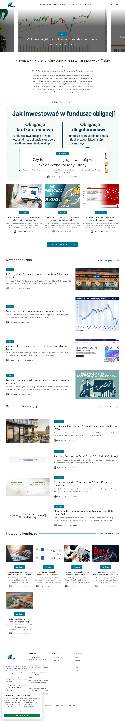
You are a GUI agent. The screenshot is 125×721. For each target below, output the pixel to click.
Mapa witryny (71, 705)
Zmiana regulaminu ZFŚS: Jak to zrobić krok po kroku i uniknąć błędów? (38, 660)
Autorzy (55, 653)
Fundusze (63, 4)
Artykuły (32, 653)
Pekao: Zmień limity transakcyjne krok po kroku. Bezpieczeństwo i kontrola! (38, 667)
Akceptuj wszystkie (22, 715)
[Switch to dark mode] (117, 4)
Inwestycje (71, 4)
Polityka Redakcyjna (60, 705)
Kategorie (79, 653)
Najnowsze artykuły (46, 4)
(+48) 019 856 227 (14, 690)
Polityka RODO (48, 705)
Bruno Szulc (55, 664)
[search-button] (112, 4)
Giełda (56, 4)
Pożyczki (88, 4)
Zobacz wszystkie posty (108, 260)
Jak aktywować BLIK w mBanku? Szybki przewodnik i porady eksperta (38, 683)
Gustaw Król (55, 660)
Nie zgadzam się (22, 711)
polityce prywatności (29, 706)
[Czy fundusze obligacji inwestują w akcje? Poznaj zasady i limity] (62, 143)
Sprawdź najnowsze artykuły (62, 244)
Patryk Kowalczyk (57, 657)
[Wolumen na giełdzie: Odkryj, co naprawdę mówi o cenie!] (62, 30)
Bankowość (79, 4)
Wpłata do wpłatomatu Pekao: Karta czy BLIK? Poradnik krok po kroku (39, 675)
